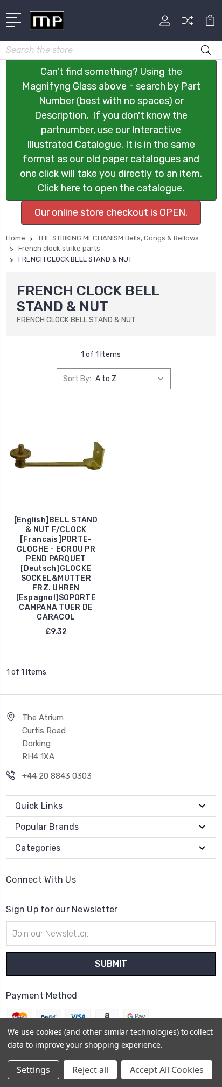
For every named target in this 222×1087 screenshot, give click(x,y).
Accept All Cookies (167, 1070)
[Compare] (187, 24)
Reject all (90, 1070)
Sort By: (77, 378)
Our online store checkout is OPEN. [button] (111, 212)
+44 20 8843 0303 (57, 776)
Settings (33, 1070)
